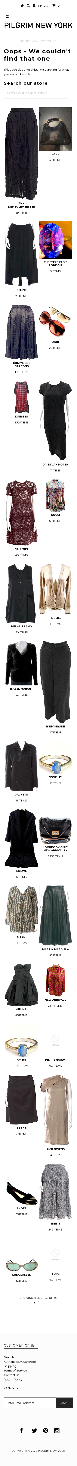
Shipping (10, 1366)
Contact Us (11, 1375)
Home (24, 41)
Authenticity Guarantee (20, 1361)
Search (9, 1357)
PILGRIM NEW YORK (51, 1450)
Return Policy (13, 1379)
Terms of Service (15, 1370)
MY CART (49, 5)
